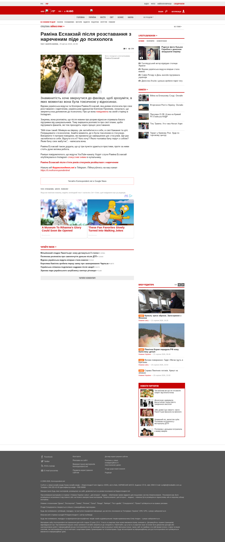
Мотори (79, 22)
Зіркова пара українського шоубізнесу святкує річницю (71, 270)
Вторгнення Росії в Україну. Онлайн (166, 105)
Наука (130, 17)
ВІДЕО (146, 3)
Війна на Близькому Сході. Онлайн (166, 95)
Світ (111, 17)
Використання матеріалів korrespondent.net (84, 465)
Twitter (47, 461)
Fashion (60, 22)
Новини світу (144, 320)
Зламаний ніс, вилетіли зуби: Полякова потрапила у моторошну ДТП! (167, 421)
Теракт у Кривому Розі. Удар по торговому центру (164, 134)
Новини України (145, 354)
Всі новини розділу (48, 22)
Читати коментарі (87, 277)
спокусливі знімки (77, 157)
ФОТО (153, 3)
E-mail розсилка (51, 471)
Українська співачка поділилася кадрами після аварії (70, 267)
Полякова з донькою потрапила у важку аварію (168, 430)
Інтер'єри (103, 22)
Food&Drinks (69, 22)
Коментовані (162, 41)
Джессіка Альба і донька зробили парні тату (162, 81)
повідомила (102, 111)
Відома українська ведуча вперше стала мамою (67, 260)
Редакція (108, 473)
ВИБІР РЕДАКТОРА (146, 284)
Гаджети (86, 22)
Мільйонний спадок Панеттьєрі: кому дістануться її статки (73, 253)
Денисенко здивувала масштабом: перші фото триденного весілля (165, 402)
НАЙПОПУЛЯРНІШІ (165, 3)
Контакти (77, 456)
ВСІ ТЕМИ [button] (177, 26)
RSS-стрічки (49, 466)
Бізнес (121, 17)
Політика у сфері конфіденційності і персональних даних (113, 462)
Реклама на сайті (80, 460)
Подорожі (95, 22)
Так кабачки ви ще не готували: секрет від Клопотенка (167, 392)
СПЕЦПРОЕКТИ (179, 3)
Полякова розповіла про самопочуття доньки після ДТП (72, 256)
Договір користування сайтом (116, 456)
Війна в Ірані (56, 26)
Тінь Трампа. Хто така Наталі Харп (166, 123)
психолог (64, 189)
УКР (47, 3)
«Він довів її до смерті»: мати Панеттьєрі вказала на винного (168, 411)
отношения (49, 189)
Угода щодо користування (115, 469)
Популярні (150, 41)
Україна (92, 17)
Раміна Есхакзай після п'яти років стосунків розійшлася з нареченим (79, 162)
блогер (57, 189)
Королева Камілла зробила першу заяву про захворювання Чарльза (77, 263)
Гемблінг (112, 22)
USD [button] (60, 11)
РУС (42, 3)
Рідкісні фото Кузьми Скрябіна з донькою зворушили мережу (172, 49)
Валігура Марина (51, 44)
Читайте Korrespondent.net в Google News (87, 181)
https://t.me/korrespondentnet (55, 170)
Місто (103, 17)
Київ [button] (42, 11)
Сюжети (142, 89)
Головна (80, 17)
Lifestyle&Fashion (147, 35)
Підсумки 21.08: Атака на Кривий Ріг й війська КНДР (165, 115)
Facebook (48, 457)
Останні (141, 41)
